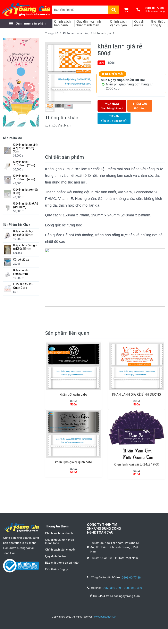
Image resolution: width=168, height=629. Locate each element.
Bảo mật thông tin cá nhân (62, 562)
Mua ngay (112, 106)
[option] (68, 73)
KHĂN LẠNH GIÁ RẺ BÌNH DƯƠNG (136, 394)
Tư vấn (114, 118)
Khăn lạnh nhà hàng (76, 33)
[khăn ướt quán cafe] (73, 366)
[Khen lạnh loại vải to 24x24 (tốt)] (136, 435)
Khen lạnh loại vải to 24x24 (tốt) (136, 464)
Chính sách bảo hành (59, 533)
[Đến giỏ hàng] (127, 9)
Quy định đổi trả (55, 556)
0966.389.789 (112, 588)
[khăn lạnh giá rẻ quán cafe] (73, 434)
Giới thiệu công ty (56, 569)
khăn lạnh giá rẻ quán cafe (73, 462)
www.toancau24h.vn (105, 616)
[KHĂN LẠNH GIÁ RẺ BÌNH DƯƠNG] (136, 366)
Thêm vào (140, 106)
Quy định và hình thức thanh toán (59, 541)
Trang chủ (51, 33)
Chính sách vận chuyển (60, 549)
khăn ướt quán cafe (73, 394)
